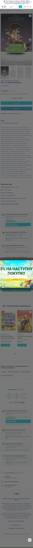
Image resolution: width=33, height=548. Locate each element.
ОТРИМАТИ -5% (16, 279)
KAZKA (5, 6)
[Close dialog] (31, 262)
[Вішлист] (27, 7)
